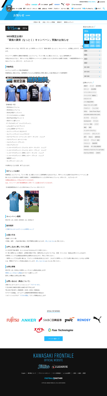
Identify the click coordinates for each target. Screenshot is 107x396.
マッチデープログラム (90, 130)
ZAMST (98, 153)
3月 (98, 35)
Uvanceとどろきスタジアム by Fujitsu (94, 149)
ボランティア (95, 133)
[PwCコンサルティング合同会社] (51, 4)
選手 (85, 137)
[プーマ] (62, 4)
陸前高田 (94, 143)
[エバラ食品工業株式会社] (67, 4)
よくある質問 (66, 373)
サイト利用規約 (57, 373)
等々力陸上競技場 (96, 146)
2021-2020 (92, 68)
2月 (92, 35)
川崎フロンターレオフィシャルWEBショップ (20, 229)
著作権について (32, 373)
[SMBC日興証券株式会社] (43, 4)
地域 (90, 127)
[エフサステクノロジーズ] (76, 4)
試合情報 (93, 89)
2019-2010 (92, 72)
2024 (92, 55)
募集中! (59, 22)
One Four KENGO (89, 153)
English (23, 373)
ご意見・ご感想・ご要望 (79, 373)
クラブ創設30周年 (89, 102)
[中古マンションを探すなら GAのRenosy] (57, 4)
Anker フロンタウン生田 (90, 105)
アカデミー (57, 8)
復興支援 (97, 137)
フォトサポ (95, 108)
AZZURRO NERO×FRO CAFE (92, 114)
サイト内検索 (103, 8)
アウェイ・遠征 (95, 140)
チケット (86, 89)
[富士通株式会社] (28, 4)
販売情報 (98, 86)
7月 (87, 42)
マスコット (87, 143)
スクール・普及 (65, 8)
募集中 (86, 86)
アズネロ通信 (24, 295)
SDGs (85, 111)
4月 (87, 38)
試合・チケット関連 (49, 22)
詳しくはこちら (50, 241)
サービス (95, 121)
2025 (92, 51)
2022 (92, 63)
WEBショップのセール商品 (13, 273)
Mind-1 (91, 137)
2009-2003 (92, 77)
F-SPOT (50, 8)
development (87, 121)
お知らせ (44, 8)
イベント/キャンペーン (90, 92)
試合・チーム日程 (17, 8)
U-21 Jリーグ (87, 98)
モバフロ (86, 117)
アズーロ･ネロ (35, 284)
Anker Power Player (95, 111)
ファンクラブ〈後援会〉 (90, 95)
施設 (85, 127)
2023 (92, 59)
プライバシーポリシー (44, 373)
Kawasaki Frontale (87, 2)
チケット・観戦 (37, 8)
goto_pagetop (101, 390)
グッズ (92, 86)
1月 (87, 35)
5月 (92, 38)
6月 (98, 38)
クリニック (94, 117)
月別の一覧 (37, 22)
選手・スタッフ (27, 8)
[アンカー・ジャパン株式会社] (34, 4)
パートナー (87, 133)
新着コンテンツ (68, 22)
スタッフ (86, 140)
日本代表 (86, 146)
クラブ (96, 124)
